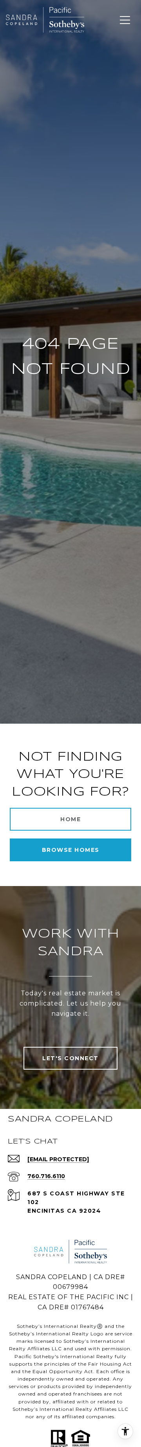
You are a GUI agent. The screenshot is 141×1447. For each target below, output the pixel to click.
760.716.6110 (46, 1176)
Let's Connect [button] (70, 1058)
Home (70, 819)
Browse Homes (70, 849)
